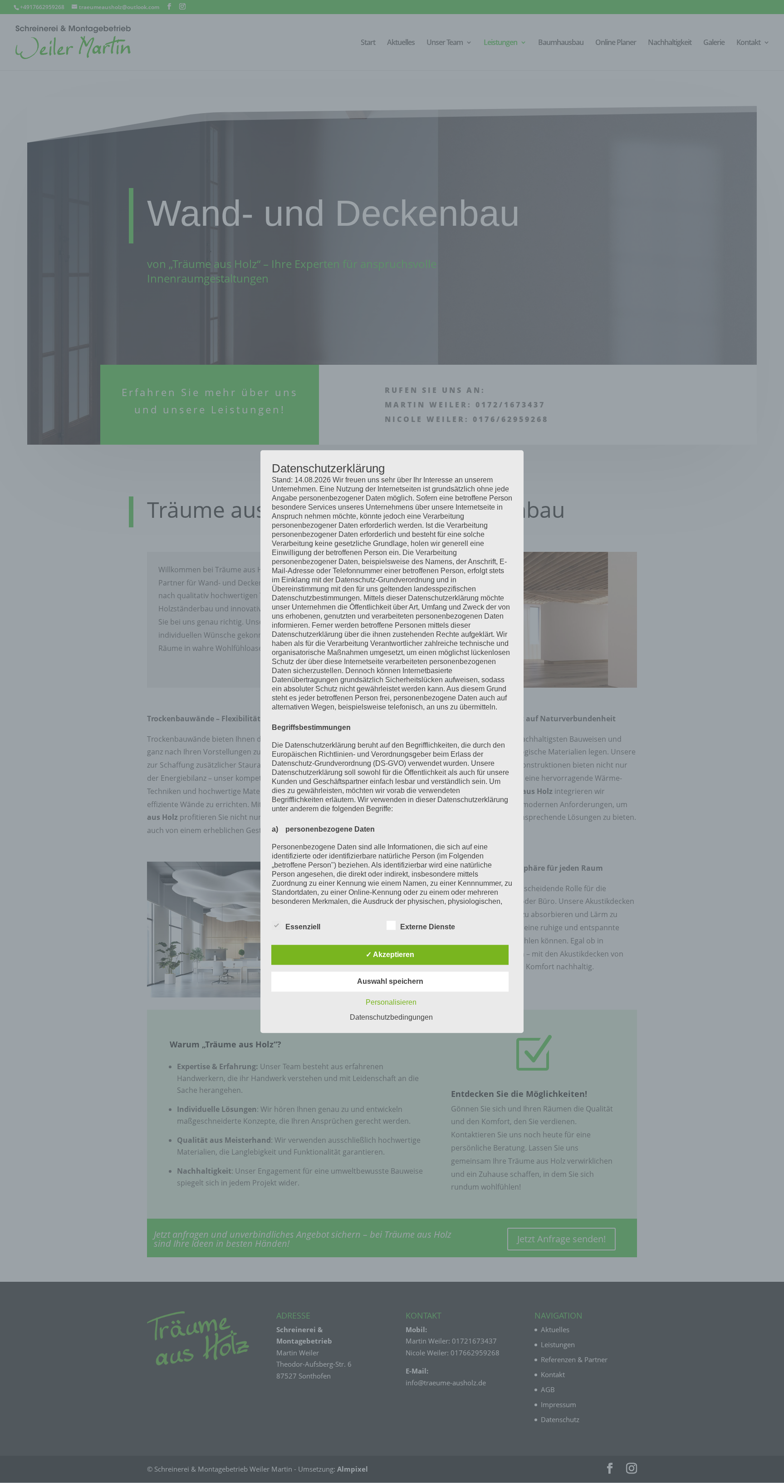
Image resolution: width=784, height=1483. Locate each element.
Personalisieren (391, 1002)
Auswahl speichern (390, 981)
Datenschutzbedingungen (391, 1017)
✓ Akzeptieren (390, 954)
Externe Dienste (427, 927)
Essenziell (302, 927)
